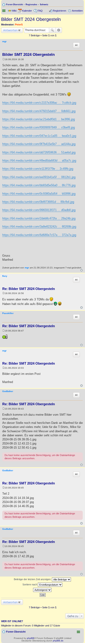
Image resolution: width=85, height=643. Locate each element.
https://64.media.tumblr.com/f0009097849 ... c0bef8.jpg (38, 127)
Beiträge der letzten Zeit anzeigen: (33, 579)
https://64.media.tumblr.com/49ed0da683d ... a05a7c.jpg (39, 160)
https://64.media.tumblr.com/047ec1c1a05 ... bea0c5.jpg (39, 135)
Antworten (10, 30)
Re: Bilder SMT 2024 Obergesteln (28, 289)
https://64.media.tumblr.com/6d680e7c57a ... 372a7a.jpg (39, 235)
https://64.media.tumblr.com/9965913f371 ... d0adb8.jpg (38, 210)
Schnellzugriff (4, 10)
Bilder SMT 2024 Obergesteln (31, 19)
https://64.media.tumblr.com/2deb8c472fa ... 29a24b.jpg (38, 218)
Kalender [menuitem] (27, 10)
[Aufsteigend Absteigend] (42, 590)
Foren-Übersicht (14, 4)
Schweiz (44, 4)
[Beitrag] (3, 59)
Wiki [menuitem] (14, 10)
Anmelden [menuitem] (77, 10)
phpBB (30, 638)
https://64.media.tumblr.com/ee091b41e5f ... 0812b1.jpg (38, 177)
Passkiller (8, 313)
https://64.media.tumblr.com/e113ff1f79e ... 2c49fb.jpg (37, 168)
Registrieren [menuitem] (59, 10)
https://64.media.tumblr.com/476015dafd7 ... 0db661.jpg (38, 111)
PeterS (19, 24)
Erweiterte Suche (59, 30)
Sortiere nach (30, 584)
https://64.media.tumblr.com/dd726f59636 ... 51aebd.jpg (38, 152)
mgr (4, 41)
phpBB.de (58, 640)
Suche (52, 30)
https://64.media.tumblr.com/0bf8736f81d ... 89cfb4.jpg (38, 202)
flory (4, 276)
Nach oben (81, 270)
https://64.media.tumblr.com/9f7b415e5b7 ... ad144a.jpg (38, 144)
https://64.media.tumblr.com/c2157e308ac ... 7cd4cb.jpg (39, 102)
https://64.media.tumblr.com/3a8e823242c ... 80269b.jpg (39, 226)
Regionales (31, 4)
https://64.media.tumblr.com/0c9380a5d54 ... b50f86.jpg (38, 193)
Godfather (7, 391)
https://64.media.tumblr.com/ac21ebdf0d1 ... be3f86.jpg (38, 119)
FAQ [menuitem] (40, 10)
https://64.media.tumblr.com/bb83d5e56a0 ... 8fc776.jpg (38, 185)
